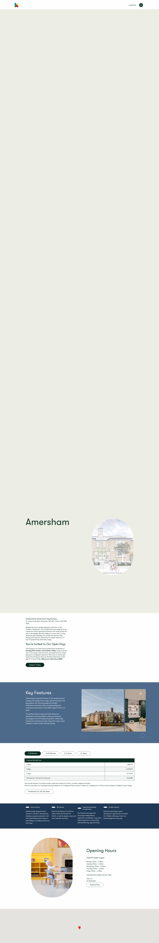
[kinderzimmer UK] (16, 5)
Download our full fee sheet (39, 791)
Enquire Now (95, 885)
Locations (132, 5)
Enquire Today (35, 665)
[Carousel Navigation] (114, 735)
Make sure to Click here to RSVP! (51, 659)
